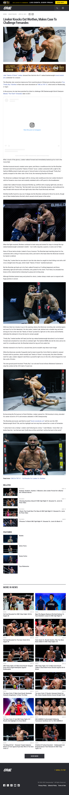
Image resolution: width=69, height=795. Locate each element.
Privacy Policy (42, 785)
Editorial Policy (52, 785)
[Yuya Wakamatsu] (10, 569)
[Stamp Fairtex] (10, 559)
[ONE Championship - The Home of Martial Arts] (7, 8)
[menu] (63, 8)
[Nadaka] (10, 539)
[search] (57, 8)
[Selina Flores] (10, 549)
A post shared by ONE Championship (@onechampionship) (32, 155)
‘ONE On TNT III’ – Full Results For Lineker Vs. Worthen (28, 478)
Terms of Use (62, 785)
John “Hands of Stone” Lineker (12, 75)
